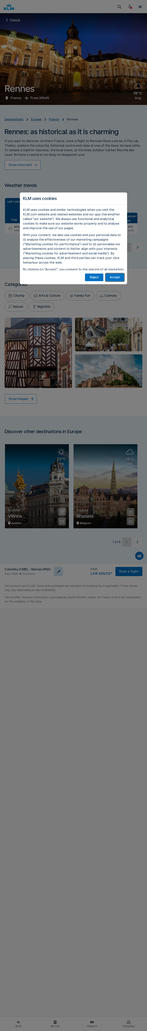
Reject (94, 277)
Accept (115, 277)
